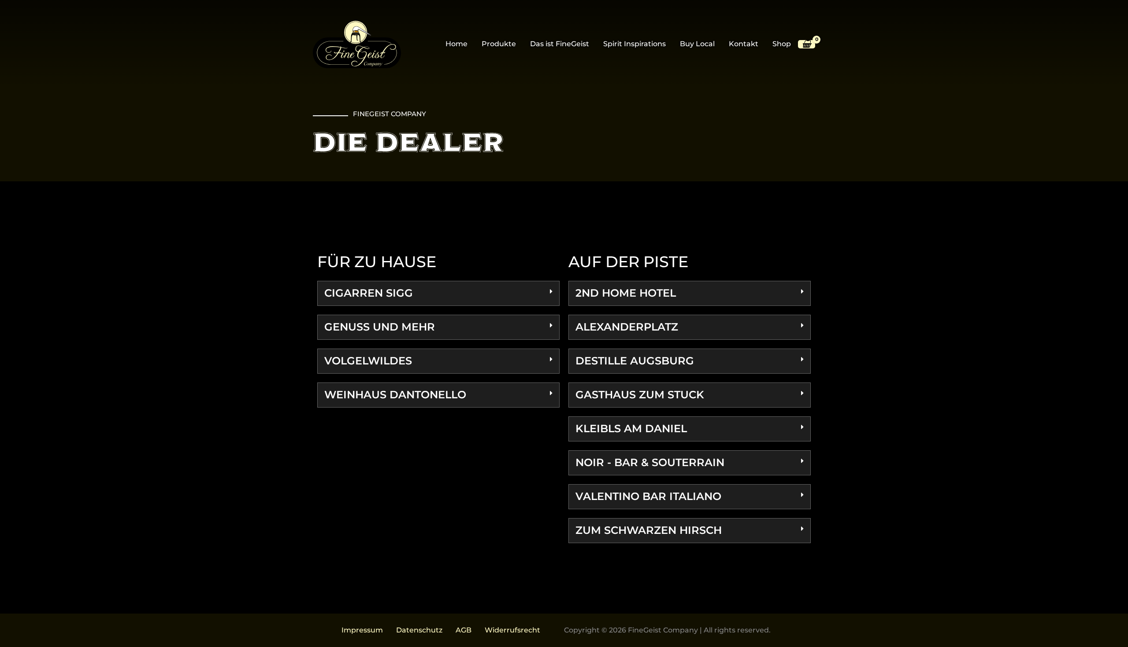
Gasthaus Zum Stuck (639, 394)
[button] (438, 293)
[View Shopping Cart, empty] (806, 44)
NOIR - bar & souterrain (649, 462)
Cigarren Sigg (368, 293)
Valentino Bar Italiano (648, 496)
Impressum (362, 630)
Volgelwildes (368, 360)
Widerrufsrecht (512, 630)
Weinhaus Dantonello (395, 394)
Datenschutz (419, 630)
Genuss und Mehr (379, 326)
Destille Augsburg (634, 360)
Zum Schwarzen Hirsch (648, 530)
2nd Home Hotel (625, 293)
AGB (463, 630)
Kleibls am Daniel (631, 428)
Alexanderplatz (626, 326)
